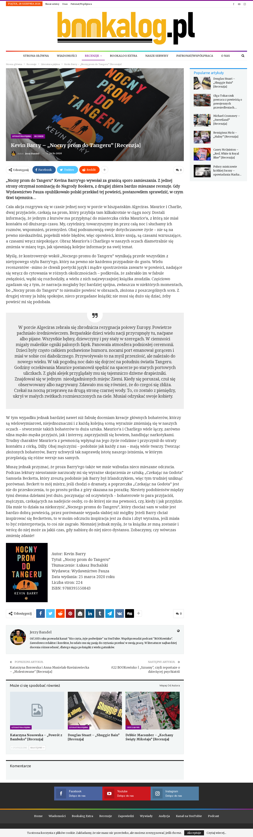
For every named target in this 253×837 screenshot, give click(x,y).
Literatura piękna (21, 136)
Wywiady (146, 816)
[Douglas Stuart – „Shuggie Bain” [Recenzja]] (95, 711)
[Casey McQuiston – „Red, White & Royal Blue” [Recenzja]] (202, 154)
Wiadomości (67, 56)
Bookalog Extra (123, 56)
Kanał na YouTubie (189, 816)
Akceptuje (194, 833)
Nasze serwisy (52, 4)
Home (38, 816)
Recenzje (92, 56)
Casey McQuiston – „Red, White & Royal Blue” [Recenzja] (226, 153)
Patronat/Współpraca (81, 4)
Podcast (213, 816)
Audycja (164, 816)
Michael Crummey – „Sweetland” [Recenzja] (226, 120)
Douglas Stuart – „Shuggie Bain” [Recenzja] (224, 82)
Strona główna (36, 56)
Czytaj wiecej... (216, 832)
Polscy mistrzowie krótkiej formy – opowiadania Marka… (227, 170)
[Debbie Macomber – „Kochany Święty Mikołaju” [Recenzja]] (153, 711)
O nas (65, 4)
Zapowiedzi (126, 816)
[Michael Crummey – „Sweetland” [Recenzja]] (202, 120)
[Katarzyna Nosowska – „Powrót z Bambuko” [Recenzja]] (37, 711)
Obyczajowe (133, 727)
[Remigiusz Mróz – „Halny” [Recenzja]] (202, 137)
